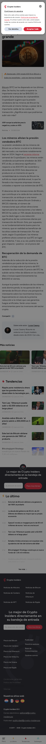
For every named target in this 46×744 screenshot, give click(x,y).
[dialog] (23, 18)
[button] (13, 29)
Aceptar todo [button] (33, 29)
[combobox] (40, 6)
